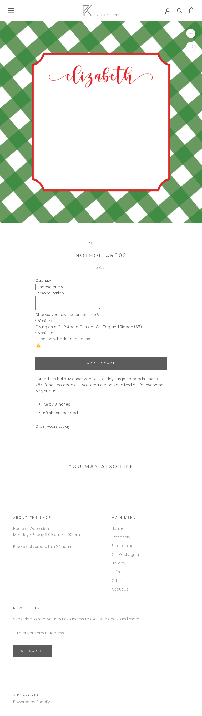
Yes (42, 320)
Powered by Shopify (31, 701)
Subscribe (32, 651)
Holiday (118, 563)
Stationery (121, 537)
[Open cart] (191, 10)
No (50, 320)
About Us (120, 589)
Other (117, 580)
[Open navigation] (11, 10)
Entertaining (123, 545)
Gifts (116, 571)
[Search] (180, 10)
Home (117, 528)
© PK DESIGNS (26, 695)
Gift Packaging (125, 554)
